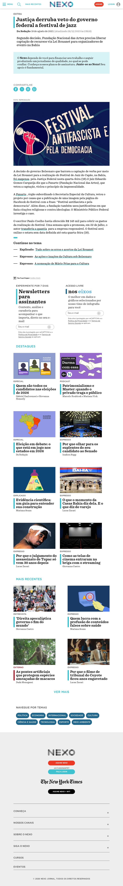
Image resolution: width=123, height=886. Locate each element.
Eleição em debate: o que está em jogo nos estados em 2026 (33, 447)
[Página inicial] (61, 4)
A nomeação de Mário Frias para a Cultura (62, 263)
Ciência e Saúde (27, 722)
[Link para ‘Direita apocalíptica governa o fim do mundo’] (34, 599)
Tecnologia (48, 722)
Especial (18, 381)
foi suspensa (21, 179)
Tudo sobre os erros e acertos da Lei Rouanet (64, 249)
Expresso (65, 440)
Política (23, 715)
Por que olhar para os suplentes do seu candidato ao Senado (80, 447)
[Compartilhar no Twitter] (22, 89)
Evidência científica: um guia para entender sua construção (35, 503)
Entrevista (19, 614)
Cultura (93, 715)
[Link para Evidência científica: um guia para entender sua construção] (34, 480)
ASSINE (98, 4)
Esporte (64, 722)
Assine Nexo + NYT (61, 792)
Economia (38, 715)
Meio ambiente (81, 722)
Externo (18, 667)
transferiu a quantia (34, 228)
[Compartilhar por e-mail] (28, 89)
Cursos (18, 857)
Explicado (19, 495)
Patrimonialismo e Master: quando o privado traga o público (82, 389)
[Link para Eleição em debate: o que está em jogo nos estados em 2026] (34, 424)
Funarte (21, 194)
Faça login (61, 772)
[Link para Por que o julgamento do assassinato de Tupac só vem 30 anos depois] (34, 536)
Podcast (65, 381)
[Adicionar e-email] (49, 327)
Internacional (57, 715)
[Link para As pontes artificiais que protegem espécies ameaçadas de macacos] (34, 652)
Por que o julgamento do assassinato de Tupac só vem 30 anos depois (36, 559)
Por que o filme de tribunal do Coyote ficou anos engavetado (88, 675)
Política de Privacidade (27, 334)
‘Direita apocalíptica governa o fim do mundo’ (33, 622)
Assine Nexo (62, 763)
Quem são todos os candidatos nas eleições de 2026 (36, 389)
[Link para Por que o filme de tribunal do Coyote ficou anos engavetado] (89, 652)
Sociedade (77, 715)
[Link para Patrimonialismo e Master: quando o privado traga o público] (81, 366)
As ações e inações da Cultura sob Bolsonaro (63, 256)
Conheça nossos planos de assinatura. (51, 64)
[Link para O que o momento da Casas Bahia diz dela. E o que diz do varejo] (81, 480)
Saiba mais (35, 278)
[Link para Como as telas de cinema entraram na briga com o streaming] (81, 536)
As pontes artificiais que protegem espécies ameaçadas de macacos (35, 675)
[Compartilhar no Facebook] (15, 89)
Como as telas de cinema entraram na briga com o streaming (81, 559)
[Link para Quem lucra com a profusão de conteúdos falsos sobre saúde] (89, 599)
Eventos (19, 867)
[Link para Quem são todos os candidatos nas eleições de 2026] (34, 366)
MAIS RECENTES (33, 4)
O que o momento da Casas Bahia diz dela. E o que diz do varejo (82, 503)
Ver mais (61, 692)
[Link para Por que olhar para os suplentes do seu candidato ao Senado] (81, 424)
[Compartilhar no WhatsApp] (34, 89)
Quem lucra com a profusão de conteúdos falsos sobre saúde (89, 622)
